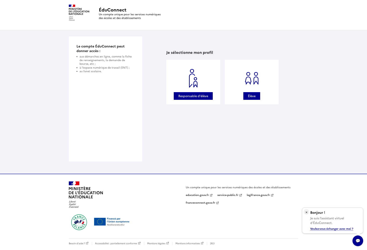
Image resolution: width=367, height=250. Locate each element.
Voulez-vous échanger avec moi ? (331, 229)
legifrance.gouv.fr (258, 195)
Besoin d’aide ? (77, 243)
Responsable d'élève (193, 96)
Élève (252, 96)
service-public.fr (227, 195)
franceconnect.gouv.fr (200, 203)
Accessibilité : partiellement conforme (116, 243)
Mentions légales (156, 243)
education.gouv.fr (197, 195)
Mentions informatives (187, 243)
